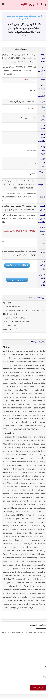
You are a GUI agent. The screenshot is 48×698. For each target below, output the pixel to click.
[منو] (3, 5)
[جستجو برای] (45, 5)
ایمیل (44, 677)
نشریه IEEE (32, 108)
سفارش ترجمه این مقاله (17, 279)
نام (44, 666)
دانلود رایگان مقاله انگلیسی (16, 265)
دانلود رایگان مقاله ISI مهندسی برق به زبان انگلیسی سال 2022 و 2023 (21, 17)
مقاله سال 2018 (30, 80)
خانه (39, 16)
